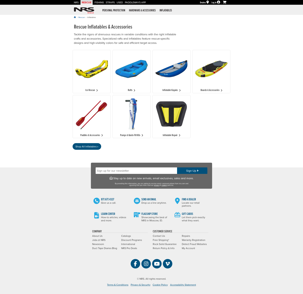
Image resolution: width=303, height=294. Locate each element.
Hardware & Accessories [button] (142, 10)
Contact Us (159, 236)
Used (120, 2)
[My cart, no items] (226, 2)
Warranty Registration (193, 240)
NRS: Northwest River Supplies (84, 10)
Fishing (99, 2)
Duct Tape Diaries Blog (104, 248)
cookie (164, 185)
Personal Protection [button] (113, 10)
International (128, 244)
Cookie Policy (160, 284)
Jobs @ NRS (98, 240)
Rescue (86, 2)
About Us (97, 236)
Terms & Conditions (117, 284)
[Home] (75, 17)
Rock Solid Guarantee (165, 244)
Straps (110, 2)
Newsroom (98, 244)
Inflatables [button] (166, 10)
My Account (188, 248)
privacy (157, 185)
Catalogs (126, 236)
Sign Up (191, 171)
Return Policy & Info (164, 248)
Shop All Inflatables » (86, 146)
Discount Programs (131, 240)
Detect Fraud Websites (194, 244)
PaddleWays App (135, 2)
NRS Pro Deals (129, 248)
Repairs (186, 236)
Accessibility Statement (183, 284)
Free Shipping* (161, 240)
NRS (76, 2)
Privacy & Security (140, 284)
